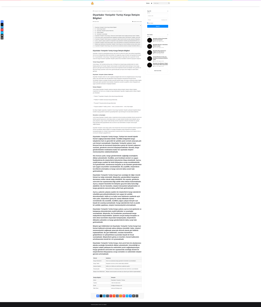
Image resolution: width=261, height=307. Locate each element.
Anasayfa (96, 11)
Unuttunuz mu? (164, 19)
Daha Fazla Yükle (157, 70)
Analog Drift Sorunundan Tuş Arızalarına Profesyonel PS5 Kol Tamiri (160, 58)
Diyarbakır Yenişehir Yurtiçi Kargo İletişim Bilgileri (105, 27)
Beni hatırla (150, 23)
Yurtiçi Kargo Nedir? (101, 29)
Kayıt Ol (157, 26)
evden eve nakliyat (102, 304)
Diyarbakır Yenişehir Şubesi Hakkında (105, 30)
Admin (155, 41)
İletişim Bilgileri (100, 32)
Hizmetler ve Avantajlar (102, 34)
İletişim (148, 3)
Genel (100, 11)
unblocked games (94, 304)
